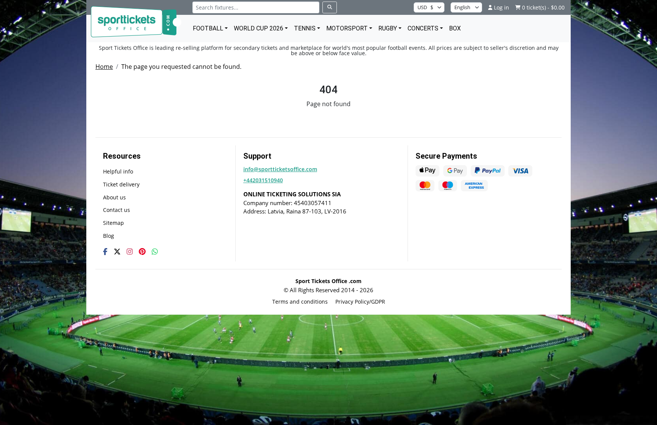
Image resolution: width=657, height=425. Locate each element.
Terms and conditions (300, 301)
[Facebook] (105, 251)
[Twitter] (117, 251)
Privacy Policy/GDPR (360, 301)
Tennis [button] (305, 28)
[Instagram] (130, 251)
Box (455, 28)
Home (104, 66)
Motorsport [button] (347, 28)
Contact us (116, 209)
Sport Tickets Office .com (328, 281)
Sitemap (113, 222)
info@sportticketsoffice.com (280, 169)
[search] (329, 7)
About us (114, 197)
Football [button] (208, 28)
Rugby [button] (387, 28)
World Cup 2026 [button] (258, 28)
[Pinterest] (142, 251)
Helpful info (118, 171)
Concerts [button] (423, 28)
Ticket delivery (121, 184)
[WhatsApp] (155, 251)
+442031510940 (263, 180)
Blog (108, 235)
